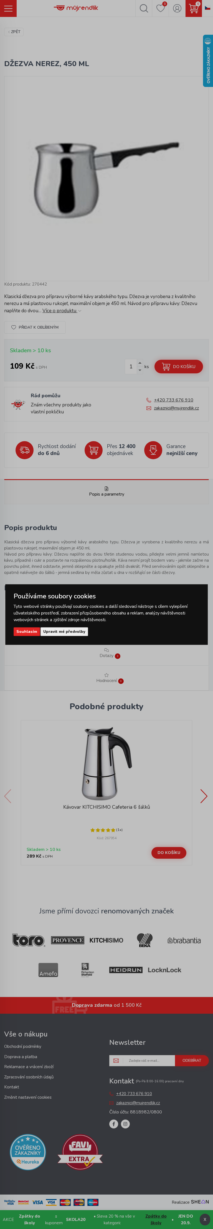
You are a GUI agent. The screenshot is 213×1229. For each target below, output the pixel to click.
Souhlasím (26, 631)
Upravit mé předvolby (64, 631)
